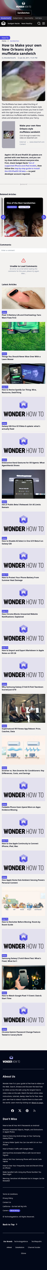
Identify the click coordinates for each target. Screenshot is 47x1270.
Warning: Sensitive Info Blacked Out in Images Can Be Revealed (23, 1179)
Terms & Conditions (10, 1194)
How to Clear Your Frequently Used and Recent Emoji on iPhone (23, 1167)
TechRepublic (36, 1241)
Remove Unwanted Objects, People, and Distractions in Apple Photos (23, 1130)
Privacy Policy (8, 1198)
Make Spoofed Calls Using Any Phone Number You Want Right (22, 1173)
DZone (23, 1253)
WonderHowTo (6, 18)
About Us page (37, 1103)
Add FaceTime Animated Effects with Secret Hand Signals (21, 1154)
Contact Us (7, 1202)
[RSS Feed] (34, 1110)
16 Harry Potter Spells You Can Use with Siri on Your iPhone (22, 1143)
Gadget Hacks (17, 18)
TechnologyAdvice (21, 1241)
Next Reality (29, 18)
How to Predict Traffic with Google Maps (18, 1149)
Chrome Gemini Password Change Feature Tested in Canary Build (21, 1033)
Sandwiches (24, 12)
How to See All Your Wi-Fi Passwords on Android (21, 1125)
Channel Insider (34, 1247)
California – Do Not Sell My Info (15, 1206)
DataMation (19, 1247)
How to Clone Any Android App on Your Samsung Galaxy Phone (21, 1137)
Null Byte (38, 18)
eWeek (9, 1247)
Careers (11, 1210)
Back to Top (8, 1224)
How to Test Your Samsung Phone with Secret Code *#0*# (22, 1160)
